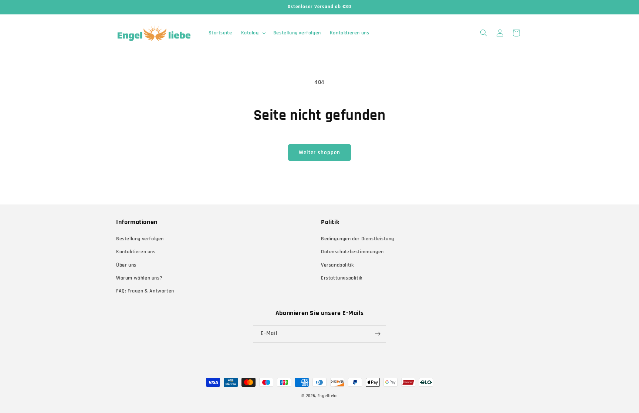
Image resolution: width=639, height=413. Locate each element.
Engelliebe (328, 396)
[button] (253, 33)
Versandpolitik (337, 265)
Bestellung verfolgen (140, 239)
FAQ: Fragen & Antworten (145, 291)
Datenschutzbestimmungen (352, 251)
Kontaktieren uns (136, 251)
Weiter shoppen (319, 152)
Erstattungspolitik (341, 278)
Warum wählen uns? (139, 278)
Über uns (126, 265)
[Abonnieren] (377, 333)
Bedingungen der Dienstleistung (357, 239)
